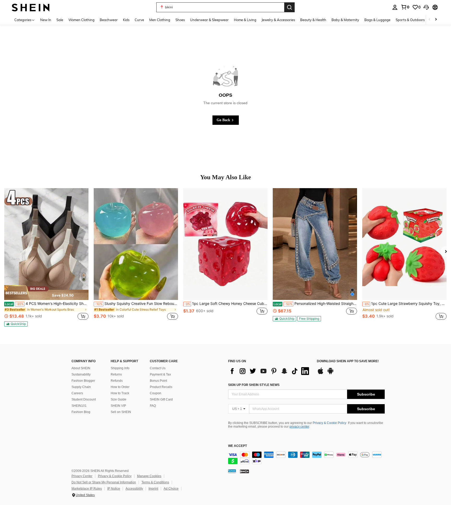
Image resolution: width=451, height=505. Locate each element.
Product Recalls (161, 387)
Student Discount (84, 399)
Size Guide (118, 399)
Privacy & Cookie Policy (329, 423)
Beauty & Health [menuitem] (313, 20)
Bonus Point (158, 381)
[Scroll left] (429, 20)
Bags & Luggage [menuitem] (377, 20)
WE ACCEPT (237, 446)
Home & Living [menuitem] (245, 20)
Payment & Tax (160, 374)
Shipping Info (120, 368)
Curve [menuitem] (139, 20)
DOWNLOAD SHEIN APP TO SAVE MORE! (348, 361)
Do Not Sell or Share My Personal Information (104, 482)
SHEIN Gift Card (161, 399)
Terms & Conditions (155, 482)
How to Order (120, 387)
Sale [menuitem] (59, 20)
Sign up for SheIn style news (254, 385)
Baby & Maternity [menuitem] (345, 20)
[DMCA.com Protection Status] (244, 471)
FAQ (153, 406)
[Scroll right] (436, 20)
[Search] (289, 7)
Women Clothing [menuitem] (81, 20)
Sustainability (81, 374)
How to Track (120, 393)
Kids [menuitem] (126, 20)
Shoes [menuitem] (180, 20)
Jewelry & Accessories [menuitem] (278, 20)
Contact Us (157, 368)
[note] (46, 292)
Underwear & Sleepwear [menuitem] (209, 20)
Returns (116, 374)
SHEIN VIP (118, 406)
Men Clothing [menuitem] (159, 20)
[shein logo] (31, 7)
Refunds (117, 381)
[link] (405, 7)
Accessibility (134, 488)
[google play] (330, 373)
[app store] (320, 373)
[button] (426, 7)
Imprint (153, 488)
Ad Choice (171, 488)
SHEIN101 (79, 406)
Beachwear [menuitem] (109, 20)
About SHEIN (81, 368)
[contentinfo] (306, 458)
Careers (77, 393)
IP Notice (113, 488)
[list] (270, 371)
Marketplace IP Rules (87, 488)
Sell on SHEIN (121, 412)
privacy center (299, 426)
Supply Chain (81, 387)
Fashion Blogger (83, 381)
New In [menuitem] (45, 20)
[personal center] (395, 7)
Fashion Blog (81, 412)
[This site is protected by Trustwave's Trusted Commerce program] (232, 471)
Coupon (155, 393)
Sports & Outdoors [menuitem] (410, 20)
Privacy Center (82, 476)
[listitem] (46, 257)
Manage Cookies (149, 476)
